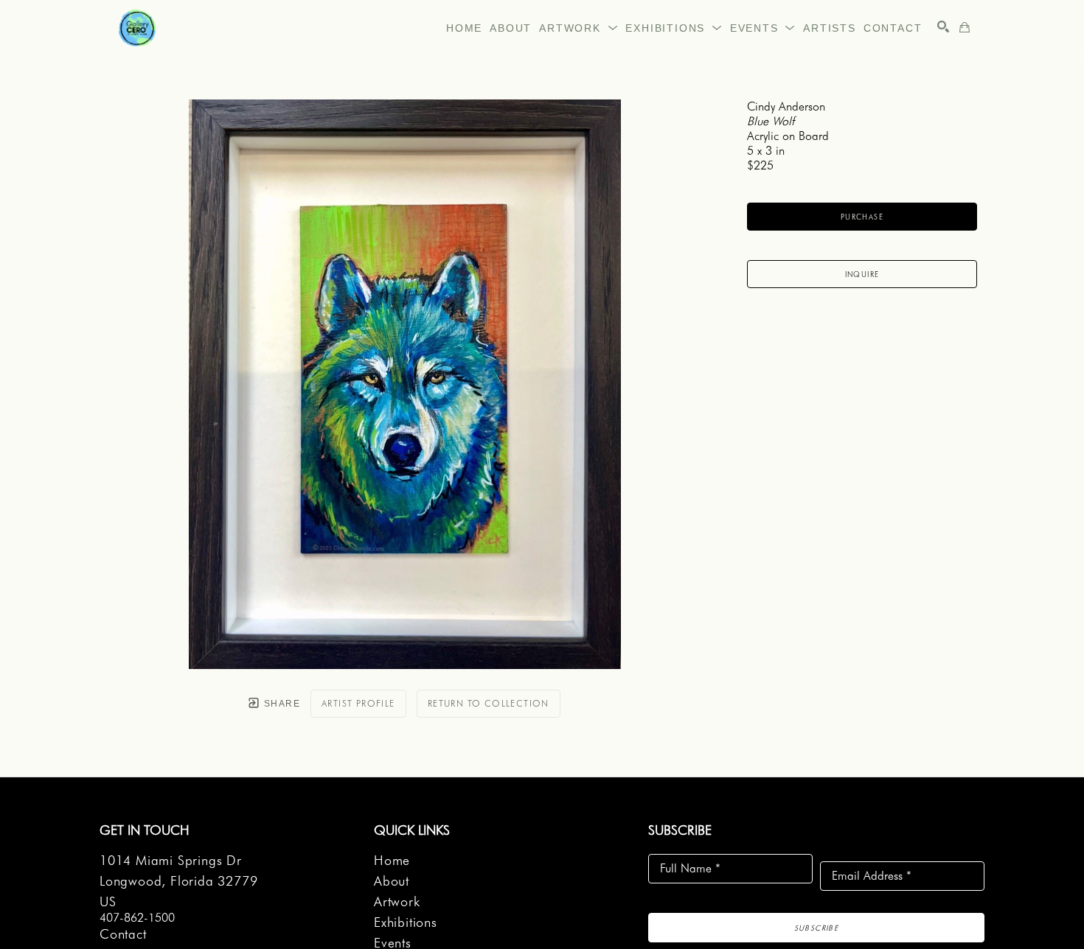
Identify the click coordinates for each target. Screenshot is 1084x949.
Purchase (862, 216)
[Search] (943, 26)
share (280, 703)
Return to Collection (488, 703)
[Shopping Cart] (964, 27)
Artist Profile (358, 703)
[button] (578, 28)
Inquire (862, 274)
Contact (123, 934)
